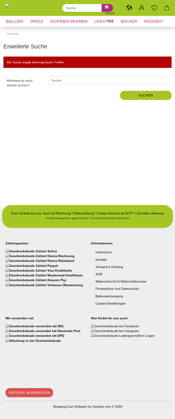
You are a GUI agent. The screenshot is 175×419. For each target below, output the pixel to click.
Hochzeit (153, 21)
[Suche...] (107, 8)
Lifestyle (104, 21)
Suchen (146, 95)
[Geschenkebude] (27, 8)
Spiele (36, 21)
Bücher (129, 21)
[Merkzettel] (154, 8)
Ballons (14, 21)
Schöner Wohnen (69, 21)
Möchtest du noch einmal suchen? (20, 83)
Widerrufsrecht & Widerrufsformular (121, 281)
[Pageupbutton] (162, 412)
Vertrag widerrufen (29, 392)
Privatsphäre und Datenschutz (117, 288)
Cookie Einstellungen (110, 303)
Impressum (103, 252)
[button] (129, 8)
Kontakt (100, 259)
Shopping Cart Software (70, 406)
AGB (98, 274)
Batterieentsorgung (109, 296)
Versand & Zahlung (109, 267)
